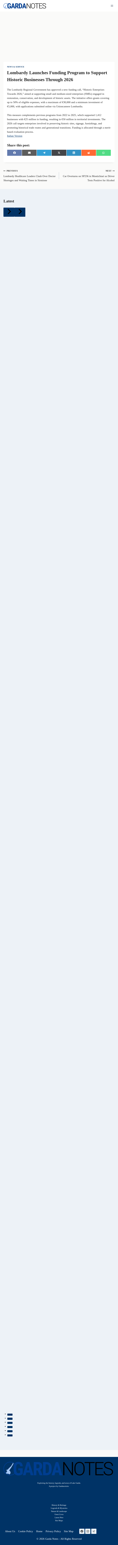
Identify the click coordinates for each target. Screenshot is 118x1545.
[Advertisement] (59, 33)
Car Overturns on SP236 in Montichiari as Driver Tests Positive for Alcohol (89, 176)
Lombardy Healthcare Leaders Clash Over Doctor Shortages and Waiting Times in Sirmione (29, 176)
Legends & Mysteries (59, 1508)
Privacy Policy (53, 1531)
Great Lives (59, 1514)
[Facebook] (81, 1531)
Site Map (58, 1520)
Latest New (59, 1517)
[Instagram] (87, 1531)
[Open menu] (112, 5)
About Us (10, 1531)
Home (39, 1531)
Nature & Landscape (59, 1511)
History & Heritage (59, 1505)
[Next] (19, 212)
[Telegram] (93, 1531)
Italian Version (14, 135)
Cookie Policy (25, 1531)
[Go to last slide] (8, 212)
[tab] (10, 1415)
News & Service (15, 67)
